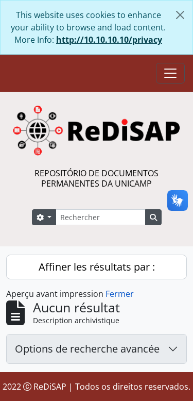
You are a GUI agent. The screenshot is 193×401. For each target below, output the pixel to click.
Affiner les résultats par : (97, 267)
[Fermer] (180, 15)
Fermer (120, 293)
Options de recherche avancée (87, 349)
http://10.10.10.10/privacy (109, 39)
